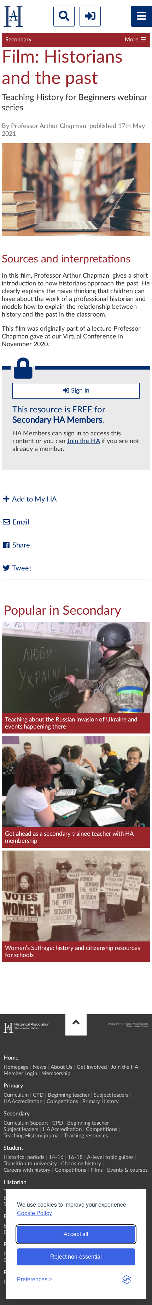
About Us (61, 1067)
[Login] (90, 16)
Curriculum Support (26, 1123)
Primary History (100, 1101)
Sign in (79, 391)
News (39, 1067)
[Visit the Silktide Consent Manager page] (126, 1279)
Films (96, 1170)
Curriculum (16, 1095)
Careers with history (27, 1170)
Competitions (62, 1101)
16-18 (75, 1157)
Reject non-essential (76, 1257)
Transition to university (30, 1163)
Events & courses (127, 1170)
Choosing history (81, 1163)
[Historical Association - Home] (26, 1031)
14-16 (56, 1157)
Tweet (21, 568)
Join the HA (83, 441)
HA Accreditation (23, 1101)
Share (20, 545)
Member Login (20, 1073)
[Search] (64, 16)
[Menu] (141, 16)
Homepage (16, 1067)
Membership (55, 1073)
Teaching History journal (32, 1135)
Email (20, 522)
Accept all (76, 1234)
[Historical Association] (13, 18)
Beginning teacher (68, 1095)
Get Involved (92, 1067)
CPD (38, 1095)
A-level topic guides (110, 1157)
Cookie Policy (34, 1213)
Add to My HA (34, 499)
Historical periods (24, 1157)
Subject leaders (111, 1095)
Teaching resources (86, 1135)
